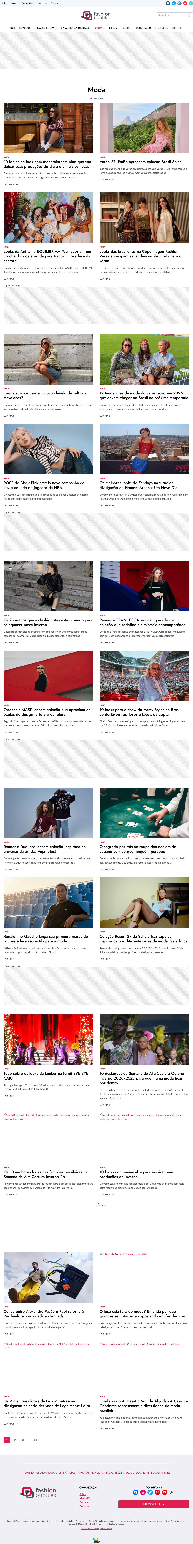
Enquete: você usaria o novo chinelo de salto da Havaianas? (45, 395)
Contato (54, 3)
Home (12, 28)
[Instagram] (179, 3)
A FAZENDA (39, 1472)
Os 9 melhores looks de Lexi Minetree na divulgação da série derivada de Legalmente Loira (47, 1403)
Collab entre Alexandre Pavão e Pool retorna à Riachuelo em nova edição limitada (44, 1314)
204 (35, 1439)
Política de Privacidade (90, 1528)
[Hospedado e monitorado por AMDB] (96, 1540)
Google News (28, 3)
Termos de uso (106, 1528)
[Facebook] (168, 3)
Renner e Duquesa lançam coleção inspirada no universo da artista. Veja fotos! (45, 849)
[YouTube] (185, 3)
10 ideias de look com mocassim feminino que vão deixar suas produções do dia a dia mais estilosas (47, 164)
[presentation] (48, 128)
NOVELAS (97, 1472)
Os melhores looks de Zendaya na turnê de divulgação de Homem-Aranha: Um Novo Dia (138, 485)
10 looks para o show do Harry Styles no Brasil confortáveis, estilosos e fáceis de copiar (140, 712)
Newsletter (42, 3)
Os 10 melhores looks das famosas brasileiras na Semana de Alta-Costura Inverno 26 (45, 1174)
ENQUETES (55, 1472)
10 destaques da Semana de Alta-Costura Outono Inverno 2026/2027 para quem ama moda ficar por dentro (142, 1078)
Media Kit (84, 1498)
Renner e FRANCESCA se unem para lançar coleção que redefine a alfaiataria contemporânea (142, 622)
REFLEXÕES (153, 1472)
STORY (166, 1472)
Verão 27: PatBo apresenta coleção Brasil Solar (140, 162)
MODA (108, 1472)
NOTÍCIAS (69, 1472)
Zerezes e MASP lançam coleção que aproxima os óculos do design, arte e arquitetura (47, 712)
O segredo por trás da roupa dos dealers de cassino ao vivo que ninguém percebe (138, 849)
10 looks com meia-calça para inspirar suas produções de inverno (137, 1174)
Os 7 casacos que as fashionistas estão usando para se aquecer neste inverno (48, 622)
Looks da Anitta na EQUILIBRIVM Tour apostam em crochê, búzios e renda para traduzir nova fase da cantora (47, 256)
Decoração (143, 28)
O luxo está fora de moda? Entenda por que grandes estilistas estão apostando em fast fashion (142, 1314)
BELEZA (119, 1472)
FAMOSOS (83, 1472)
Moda (6, 157)
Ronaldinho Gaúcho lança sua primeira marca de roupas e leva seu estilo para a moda (46, 939)
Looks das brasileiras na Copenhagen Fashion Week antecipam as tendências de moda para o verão (141, 256)
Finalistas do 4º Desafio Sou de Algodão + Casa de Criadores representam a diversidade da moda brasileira (144, 1405)
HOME (27, 1472)
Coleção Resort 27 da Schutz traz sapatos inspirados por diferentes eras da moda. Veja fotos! (144, 939)
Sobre (4, 3)
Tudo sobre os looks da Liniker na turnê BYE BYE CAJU (46, 1076)
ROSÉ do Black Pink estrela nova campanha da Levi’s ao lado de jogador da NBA (44, 485)
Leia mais (11, 184)
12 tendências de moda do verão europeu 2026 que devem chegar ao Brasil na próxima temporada (144, 395)
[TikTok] (191, 3)
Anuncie (14, 3)
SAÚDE (130, 1472)
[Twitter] (174, 3)
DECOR (140, 1472)
